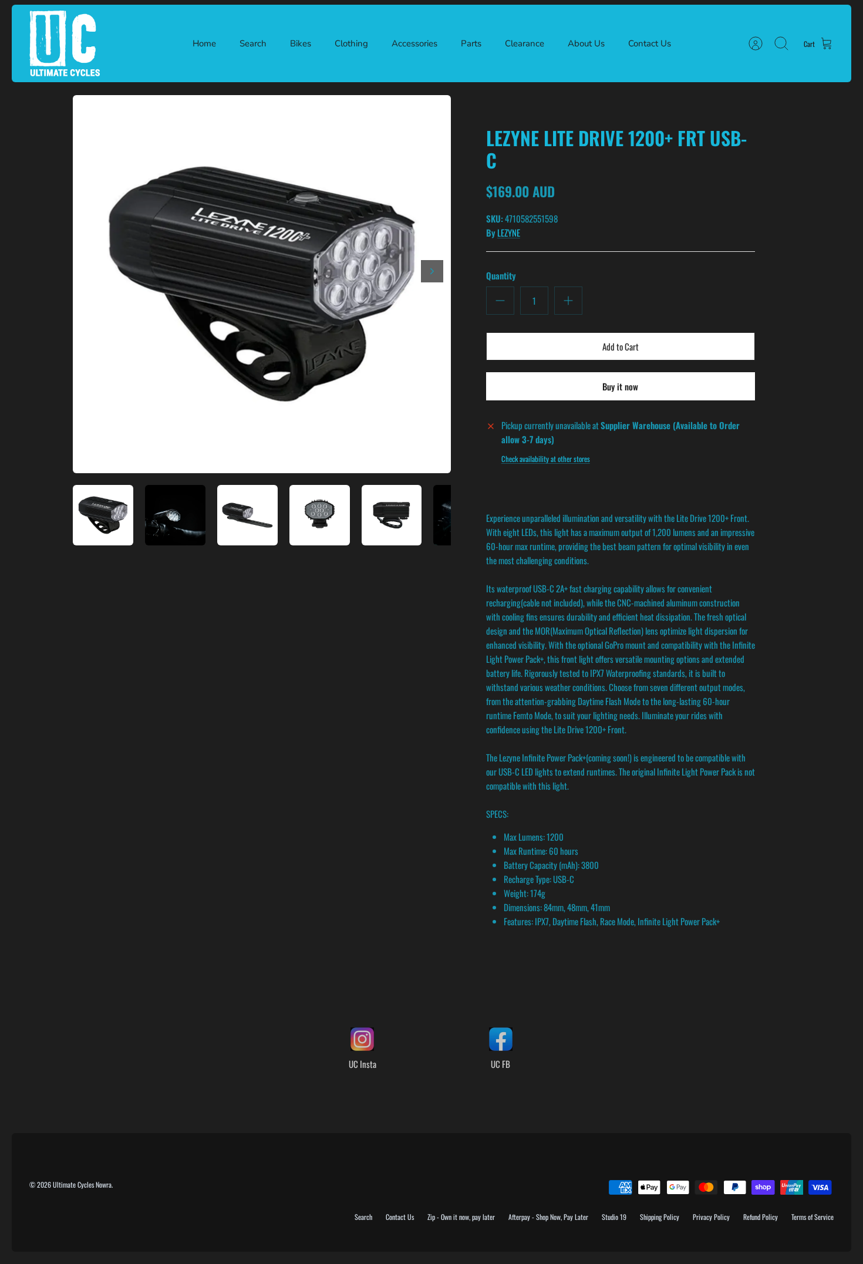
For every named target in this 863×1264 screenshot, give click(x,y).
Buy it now (620, 386)
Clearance (524, 43)
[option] (262, 284)
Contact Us (649, 43)
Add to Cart (620, 346)
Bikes (300, 43)
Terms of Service (812, 1217)
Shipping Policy (659, 1217)
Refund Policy (760, 1217)
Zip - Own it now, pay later (461, 1217)
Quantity (501, 275)
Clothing (351, 43)
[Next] (432, 271)
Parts (471, 43)
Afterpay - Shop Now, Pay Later (548, 1217)
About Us (586, 43)
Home (204, 43)
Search (253, 43)
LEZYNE (508, 232)
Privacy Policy (711, 1217)
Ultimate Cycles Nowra (82, 1184)
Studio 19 (614, 1217)
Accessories (414, 43)
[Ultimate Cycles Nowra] (64, 43)
